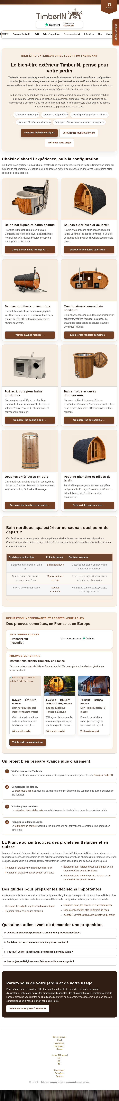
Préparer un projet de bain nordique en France (29, 868)
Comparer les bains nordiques (39, 133)
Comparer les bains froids (89, 420)
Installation (59, 1043)
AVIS (37, 34)
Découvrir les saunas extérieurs (79, 133)
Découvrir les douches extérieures (30, 505)
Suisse (59, 1049)
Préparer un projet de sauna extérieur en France (29, 872)
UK (59, 1058)
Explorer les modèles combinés (89, 335)
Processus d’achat (72, 34)
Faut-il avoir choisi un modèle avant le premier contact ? (37, 942)
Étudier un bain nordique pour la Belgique (84, 866)
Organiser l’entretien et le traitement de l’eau (86, 910)
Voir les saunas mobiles (30, 335)
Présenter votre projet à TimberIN (27, 1008)
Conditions (59, 1070)
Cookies (59, 1076)
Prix (59, 1040)
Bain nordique (59, 1037)
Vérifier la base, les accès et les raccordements (87, 905)
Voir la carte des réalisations (27, 742)
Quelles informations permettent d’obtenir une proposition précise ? (44, 932)
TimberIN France (59, 1055)
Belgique (59, 1046)
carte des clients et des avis (29, 810)
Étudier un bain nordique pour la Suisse (83, 875)
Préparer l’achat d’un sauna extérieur (24, 911)
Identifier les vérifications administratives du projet (89, 915)
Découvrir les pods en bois (89, 505)
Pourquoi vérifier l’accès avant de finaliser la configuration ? (40, 952)
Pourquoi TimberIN (21, 34)
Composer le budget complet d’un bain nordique (29, 906)
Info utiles (89, 34)
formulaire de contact (25, 826)
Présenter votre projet (59, 143)
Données (59, 1073)
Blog (100, 34)
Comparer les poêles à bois (30, 420)
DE (59, 1061)
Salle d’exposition (51, 34)
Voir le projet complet (21, 731)
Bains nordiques (55, 564)
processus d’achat (24, 791)
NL (59, 1064)
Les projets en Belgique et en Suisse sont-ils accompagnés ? (40, 961)
